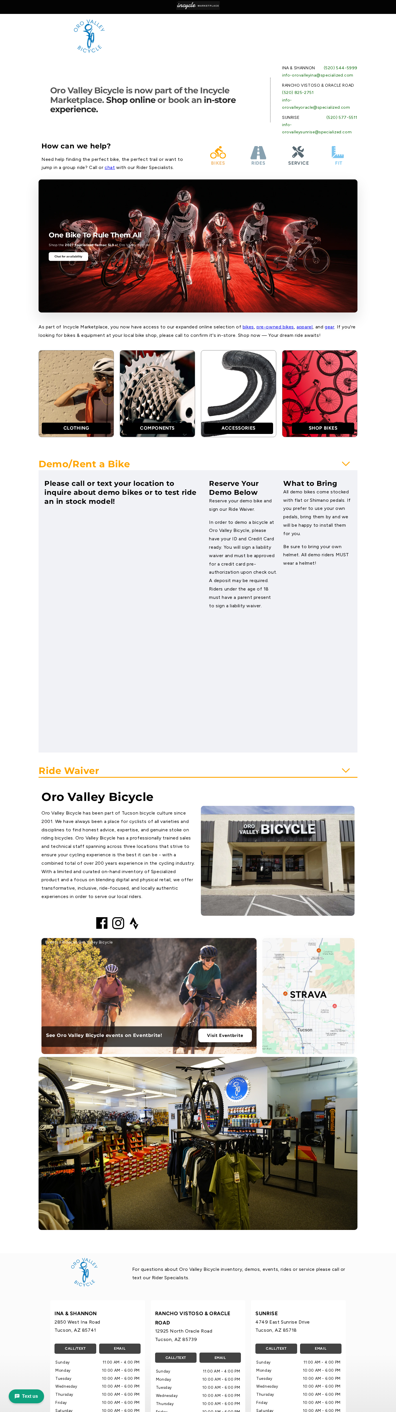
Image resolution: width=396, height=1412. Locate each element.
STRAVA (308, 994)
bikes (248, 327)
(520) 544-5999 (340, 68)
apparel (305, 327)
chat (110, 167)
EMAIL (120, 1348)
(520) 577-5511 (341, 117)
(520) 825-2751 (298, 92)
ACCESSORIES (238, 428)
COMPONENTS (157, 428)
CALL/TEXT (75, 1348)
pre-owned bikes (275, 327)
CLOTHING (76, 428)
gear (329, 327)
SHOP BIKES (323, 428)
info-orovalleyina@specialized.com (317, 75)
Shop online (130, 100)
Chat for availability (69, 256)
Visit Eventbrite (225, 1035)
